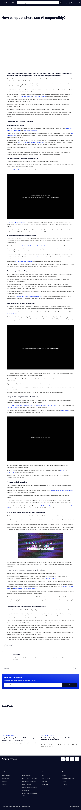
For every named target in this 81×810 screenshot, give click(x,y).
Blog (3, 14)
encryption (62, 470)
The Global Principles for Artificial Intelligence (62, 490)
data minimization (65, 410)
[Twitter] (67, 759)
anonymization (10, 472)
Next (76, 668)
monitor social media (23, 142)
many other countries (12, 407)
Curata (30, 147)
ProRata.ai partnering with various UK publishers (25, 588)
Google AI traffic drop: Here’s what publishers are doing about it (20, 738)
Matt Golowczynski (17, 740)
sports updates (17, 130)
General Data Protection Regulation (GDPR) (22, 405)
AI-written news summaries (25, 96)
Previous (6, 668)
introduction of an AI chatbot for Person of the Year (28, 296)
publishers (9, 645)
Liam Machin (13, 22)
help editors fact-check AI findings (23, 261)
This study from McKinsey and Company (17, 222)
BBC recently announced (19, 170)
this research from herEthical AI (35, 256)
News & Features (10, 14)
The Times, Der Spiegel (28, 246)
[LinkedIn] (63, 759)
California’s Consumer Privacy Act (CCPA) (46, 405)
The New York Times (42, 246)
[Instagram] (72, 759)
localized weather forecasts (30, 130)
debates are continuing (50, 578)
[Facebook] (77, 759)
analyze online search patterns (36, 142)
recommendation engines (39, 96)
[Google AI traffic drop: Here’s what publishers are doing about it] (21, 721)
